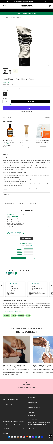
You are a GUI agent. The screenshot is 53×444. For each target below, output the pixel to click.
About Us (30, 399)
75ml (5, 93)
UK (10, 433)
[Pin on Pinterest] (8, 117)
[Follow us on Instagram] (33, 428)
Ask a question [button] (34, 258)
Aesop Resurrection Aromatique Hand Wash (8, 141)
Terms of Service (31, 415)
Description (6, 154)
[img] (10, 214)
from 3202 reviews (10, 274)
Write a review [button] (18, 258)
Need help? (47, 117)
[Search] (5, 5)
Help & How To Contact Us (34, 407)
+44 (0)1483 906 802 (7, 402)
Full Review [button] (10, 233)
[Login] (45, 5)
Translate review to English (15, 232)
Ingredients (6, 194)
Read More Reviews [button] (26, 238)
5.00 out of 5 (30, 243)
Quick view (10, 148)
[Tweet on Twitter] (10, 117)
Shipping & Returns (9, 203)
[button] (6, 82)
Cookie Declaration (32, 410)
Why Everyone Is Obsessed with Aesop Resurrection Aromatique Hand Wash (14, 366)
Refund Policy (31, 405)
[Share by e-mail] (12, 117)
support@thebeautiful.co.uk (9, 404)
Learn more (36, 1)
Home (4, 17)
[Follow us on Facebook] (29, 428)
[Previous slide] (5, 226)
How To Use (5, 198)
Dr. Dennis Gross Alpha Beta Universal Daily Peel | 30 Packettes (42, 141)
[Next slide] (48, 226)
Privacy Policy (31, 412)
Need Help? (21, 203)
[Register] (23, 428)
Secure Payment (33, 203)
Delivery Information (32, 402)
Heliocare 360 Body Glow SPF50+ (25, 141)
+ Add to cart (26, 147)
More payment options (26, 111)
